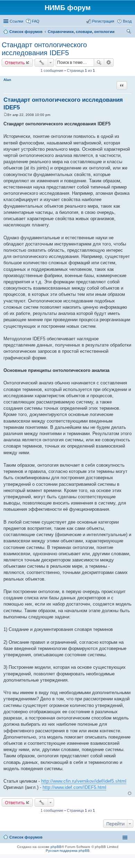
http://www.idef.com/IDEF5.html (74, 787)
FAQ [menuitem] (35, 21)
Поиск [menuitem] (129, 32)
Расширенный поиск (109, 62)
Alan (7, 80)
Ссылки (16, 21)
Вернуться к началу (130, 793)
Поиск (99, 62)
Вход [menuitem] (127, 21)
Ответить (15, 62)
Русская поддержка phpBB (68, 850)
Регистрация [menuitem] (103, 21)
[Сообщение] (5, 115)
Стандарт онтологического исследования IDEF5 (44, 49)
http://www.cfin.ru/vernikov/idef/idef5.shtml (83, 781)
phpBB (56, 847)
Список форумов (26, 837)
